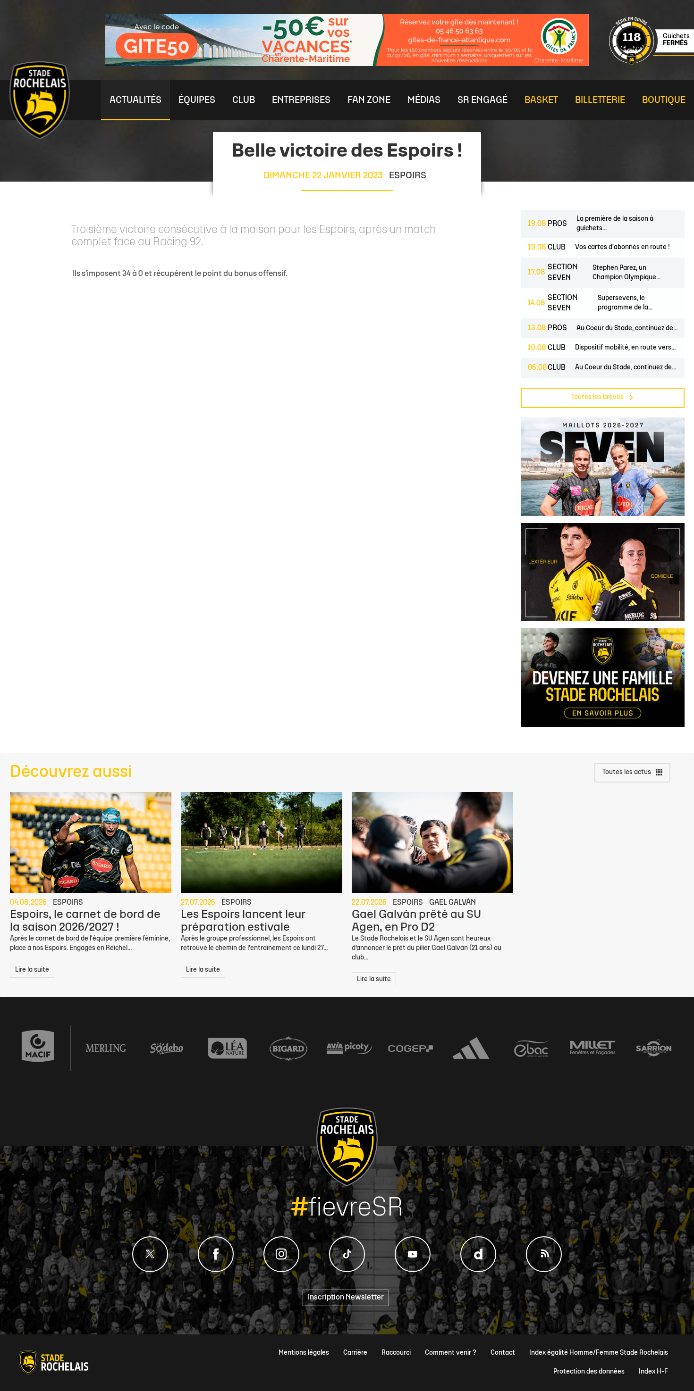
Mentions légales (304, 1353)
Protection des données (589, 1372)
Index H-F (653, 1372)
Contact (503, 1353)
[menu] (135, 100)
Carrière (355, 1353)
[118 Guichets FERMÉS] (651, 64)
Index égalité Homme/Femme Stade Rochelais (598, 1353)
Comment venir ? (450, 1353)
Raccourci (396, 1353)
